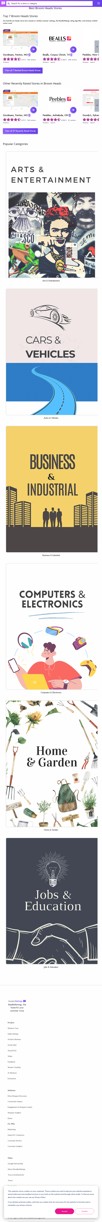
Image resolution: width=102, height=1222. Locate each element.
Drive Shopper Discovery (17, 1096)
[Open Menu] (98, 3)
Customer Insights (15, 1146)
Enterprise (12, 1078)
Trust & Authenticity (16, 1175)
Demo (10, 1118)
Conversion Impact (15, 1101)
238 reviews (72, 60)
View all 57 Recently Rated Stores (20, 130)
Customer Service (15, 1141)
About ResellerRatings (16, 1169)
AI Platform (12, 1073)
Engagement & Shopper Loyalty (20, 1107)
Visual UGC (12, 1050)
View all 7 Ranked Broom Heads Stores (22, 70)
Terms (10, 1180)
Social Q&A (12, 1045)
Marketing (12, 1129)
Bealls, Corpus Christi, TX (56, 54)
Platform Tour (13, 1028)
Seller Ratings (13, 1034)
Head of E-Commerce (16, 1135)
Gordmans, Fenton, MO (15, 54)
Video (10, 1056)
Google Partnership (15, 1163)
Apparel (52, 62)
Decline (85, 1211)
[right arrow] (97, 46)
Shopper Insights (14, 1113)
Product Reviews (14, 1039)
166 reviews (31, 60)
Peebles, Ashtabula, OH (55, 115)
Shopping (6, 62)
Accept (64, 1211)
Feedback (11, 1062)
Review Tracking (14, 1067)
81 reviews (72, 120)
